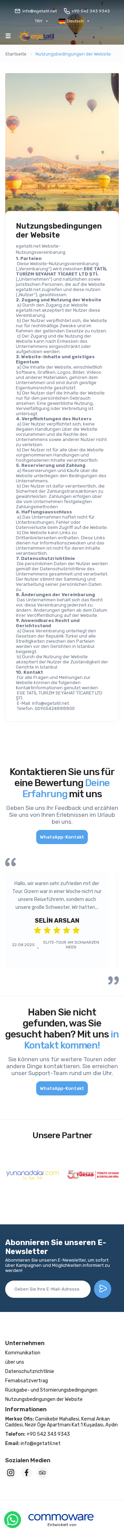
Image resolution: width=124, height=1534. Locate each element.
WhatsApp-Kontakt (62, 837)
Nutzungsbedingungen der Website (73, 54)
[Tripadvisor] (42, 1472)
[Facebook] (26, 1472)
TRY (38, 21)
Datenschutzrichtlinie (29, 1371)
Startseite (16, 54)
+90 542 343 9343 (91, 11)
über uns (14, 1362)
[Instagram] (10, 1472)
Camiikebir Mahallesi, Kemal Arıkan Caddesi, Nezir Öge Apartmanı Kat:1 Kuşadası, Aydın (61, 1422)
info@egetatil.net (39, 11)
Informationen (25, 1409)
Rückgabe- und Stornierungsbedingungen (51, 1390)
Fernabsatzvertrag (26, 1381)
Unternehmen (24, 1343)
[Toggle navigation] (8, 36)
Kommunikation (22, 1353)
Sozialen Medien (27, 1460)
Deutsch (75, 21)
